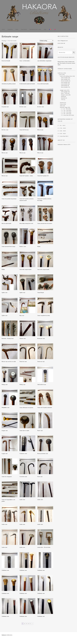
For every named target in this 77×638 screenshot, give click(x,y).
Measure (63, 98)
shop (45, 29)
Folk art (62, 104)
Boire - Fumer (64, 93)
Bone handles (64, 87)
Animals (62, 102)
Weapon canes (64, 95)
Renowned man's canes (35, 29)
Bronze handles (65, 81)
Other (61, 105)
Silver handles (64, 79)
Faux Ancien (24, 29)
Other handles (64, 77)
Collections (10, 29)
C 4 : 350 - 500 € (65, 113)
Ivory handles (64, 84)
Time (62, 99)
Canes (60, 74)
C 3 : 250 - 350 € (65, 112)
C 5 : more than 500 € (66, 115)
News (16, 29)
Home (3, 29)
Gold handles (64, 85)
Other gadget (64, 91)
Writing (62, 96)
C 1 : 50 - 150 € (64, 109)
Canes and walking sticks (66, 76)
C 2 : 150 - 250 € (65, 110)
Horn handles (64, 82)
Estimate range (63, 107)
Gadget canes (63, 90)
